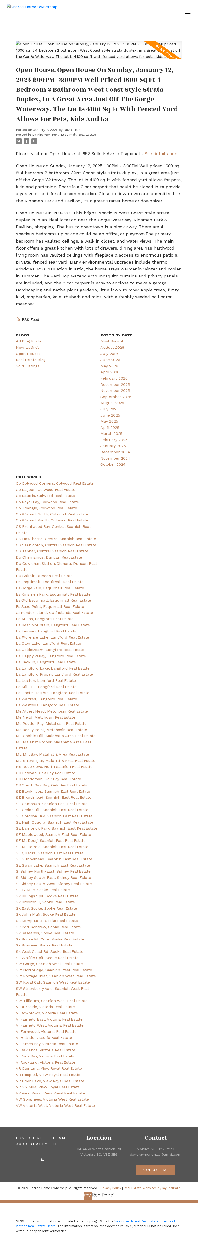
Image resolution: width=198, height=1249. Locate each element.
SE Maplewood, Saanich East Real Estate (53, 834)
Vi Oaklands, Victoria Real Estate (45, 1050)
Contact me (156, 1170)
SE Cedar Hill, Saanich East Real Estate (52, 809)
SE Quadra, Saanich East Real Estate (50, 853)
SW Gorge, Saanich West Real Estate (49, 963)
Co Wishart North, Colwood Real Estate (52, 514)
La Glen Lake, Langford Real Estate (48, 643)
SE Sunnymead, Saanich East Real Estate (54, 859)
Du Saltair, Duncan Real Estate (44, 575)
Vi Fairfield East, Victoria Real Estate (49, 1019)
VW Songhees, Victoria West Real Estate (52, 1099)
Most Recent (111, 341)
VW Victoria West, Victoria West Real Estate (55, 1105)
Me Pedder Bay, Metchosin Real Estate (51, 723)
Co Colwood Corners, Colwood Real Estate (55, 483)
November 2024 (115, 458)
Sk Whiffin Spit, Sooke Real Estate (47, 957)
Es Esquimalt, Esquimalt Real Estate (50, 581)
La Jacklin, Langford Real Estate (46, 662)
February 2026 (113, 378)
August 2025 (112, 402)
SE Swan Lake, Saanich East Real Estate (53, 865)
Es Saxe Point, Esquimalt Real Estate (50, 606)
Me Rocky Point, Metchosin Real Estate (51, 730)
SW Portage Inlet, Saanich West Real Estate (56, 976)
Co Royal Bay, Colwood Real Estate (47, 502)
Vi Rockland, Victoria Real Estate (45, 1062)
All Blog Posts (28, 341)
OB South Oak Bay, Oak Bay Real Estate (52, 785)
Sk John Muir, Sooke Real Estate (46, 914)
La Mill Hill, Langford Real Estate (46, 686)
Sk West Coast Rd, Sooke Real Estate (49, 951)
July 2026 (109, 353)
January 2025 (113, 446)
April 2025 (109, 427)
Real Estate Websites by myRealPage (152, 1188)
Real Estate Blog (31, 359)
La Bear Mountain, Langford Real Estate (53, 625)
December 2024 (115, 452)
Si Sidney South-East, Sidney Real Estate (53, 877)
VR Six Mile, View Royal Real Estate (48, 1087)
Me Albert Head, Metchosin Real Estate (52, 711)
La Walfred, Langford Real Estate (46, 699)
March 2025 (111, 433)
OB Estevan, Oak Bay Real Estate (45, 773)
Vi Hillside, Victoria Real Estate (44, 1037)
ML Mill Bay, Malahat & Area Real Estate (52, 754)
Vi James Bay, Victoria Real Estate (47, 1044)
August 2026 (112, 347)
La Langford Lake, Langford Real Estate (53, 668)
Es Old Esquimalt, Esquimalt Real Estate (53, 600)
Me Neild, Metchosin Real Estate (45, 717)
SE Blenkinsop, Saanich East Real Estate (53, 791)
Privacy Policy (111, 1188)
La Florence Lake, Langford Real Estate (52, 637)
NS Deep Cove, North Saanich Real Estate (54, 766)
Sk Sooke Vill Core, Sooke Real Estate (50, 939)
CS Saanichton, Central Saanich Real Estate (56, 545)
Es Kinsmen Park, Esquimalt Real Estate (64, 134)
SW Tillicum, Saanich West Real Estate (52, 1000)
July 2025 (109, 409)
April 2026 (109, 372)
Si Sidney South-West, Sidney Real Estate (54, 884)
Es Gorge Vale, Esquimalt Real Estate (50, 588)
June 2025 (110, 415)
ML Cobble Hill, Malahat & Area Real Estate (56, 736)
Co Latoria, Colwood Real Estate (45, 495)
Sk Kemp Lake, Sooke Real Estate (47, 920)
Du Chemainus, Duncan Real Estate (49, 557)
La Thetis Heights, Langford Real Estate (52, 692)
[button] (42, 1160)
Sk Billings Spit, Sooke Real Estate (47, 896)
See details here (161, 153)
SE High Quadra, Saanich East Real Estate (54, 822)
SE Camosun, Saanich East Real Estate (52, 803)
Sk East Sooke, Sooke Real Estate (46, 908)
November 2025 (115, 390)
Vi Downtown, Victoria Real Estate (47, 1013)
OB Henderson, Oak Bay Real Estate (48, 779)
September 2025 (115, 396)
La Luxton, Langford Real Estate (46, 680)
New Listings (28, 347)
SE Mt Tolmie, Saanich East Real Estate (52, 846)
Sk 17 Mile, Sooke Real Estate (43, 890)
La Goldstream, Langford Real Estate (50, 649)
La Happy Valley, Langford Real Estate (51, 656)
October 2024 (113, 464)
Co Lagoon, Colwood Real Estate (45, 489)
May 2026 (109, 366)
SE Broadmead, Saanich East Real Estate (53, 797)
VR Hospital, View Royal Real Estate (48, 1074)
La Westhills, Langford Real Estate (47, 705)
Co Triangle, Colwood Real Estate (46, 508)
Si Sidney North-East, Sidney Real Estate (53, 871)
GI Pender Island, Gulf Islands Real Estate (54, 612)
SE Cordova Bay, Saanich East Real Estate (54, 816)
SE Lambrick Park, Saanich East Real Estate (56, 828)
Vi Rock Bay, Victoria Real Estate (45, 1056)
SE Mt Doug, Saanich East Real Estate (50, 840)
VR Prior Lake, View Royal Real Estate (50, 1081)
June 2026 (110, 359)
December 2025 (115, 384)
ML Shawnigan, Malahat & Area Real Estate (55, 760)
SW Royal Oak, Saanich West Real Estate (53, 982)
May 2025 (109, 421)
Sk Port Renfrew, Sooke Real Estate (48, 927)
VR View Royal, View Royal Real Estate (50, 1093)
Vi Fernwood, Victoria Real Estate (46, 1031)
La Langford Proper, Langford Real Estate (54, 674)
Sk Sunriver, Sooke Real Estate (44, 945)
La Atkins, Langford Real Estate (45, 619)
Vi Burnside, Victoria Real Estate (45, 1006)
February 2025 (113, 440)
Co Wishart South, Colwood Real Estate (52, 520)
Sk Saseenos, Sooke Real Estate (45, 933)
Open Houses (28, 353)
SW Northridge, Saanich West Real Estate (54, 970)
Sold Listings (28, 366)
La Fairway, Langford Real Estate (46, 631)
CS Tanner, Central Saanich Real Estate (52, 551)
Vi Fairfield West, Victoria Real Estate (50, 1025)
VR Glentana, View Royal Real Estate (49, 1068)
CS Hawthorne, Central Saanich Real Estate (56, 538)
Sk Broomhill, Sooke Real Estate (45, 902)
